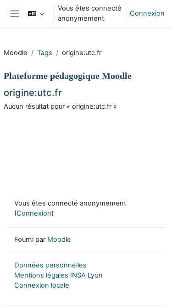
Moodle (59, 239)
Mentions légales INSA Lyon (58, 275)
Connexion (147, 13)
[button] (36, 14)
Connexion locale (41, 285)
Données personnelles (50, 265)
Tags (44, 53)
